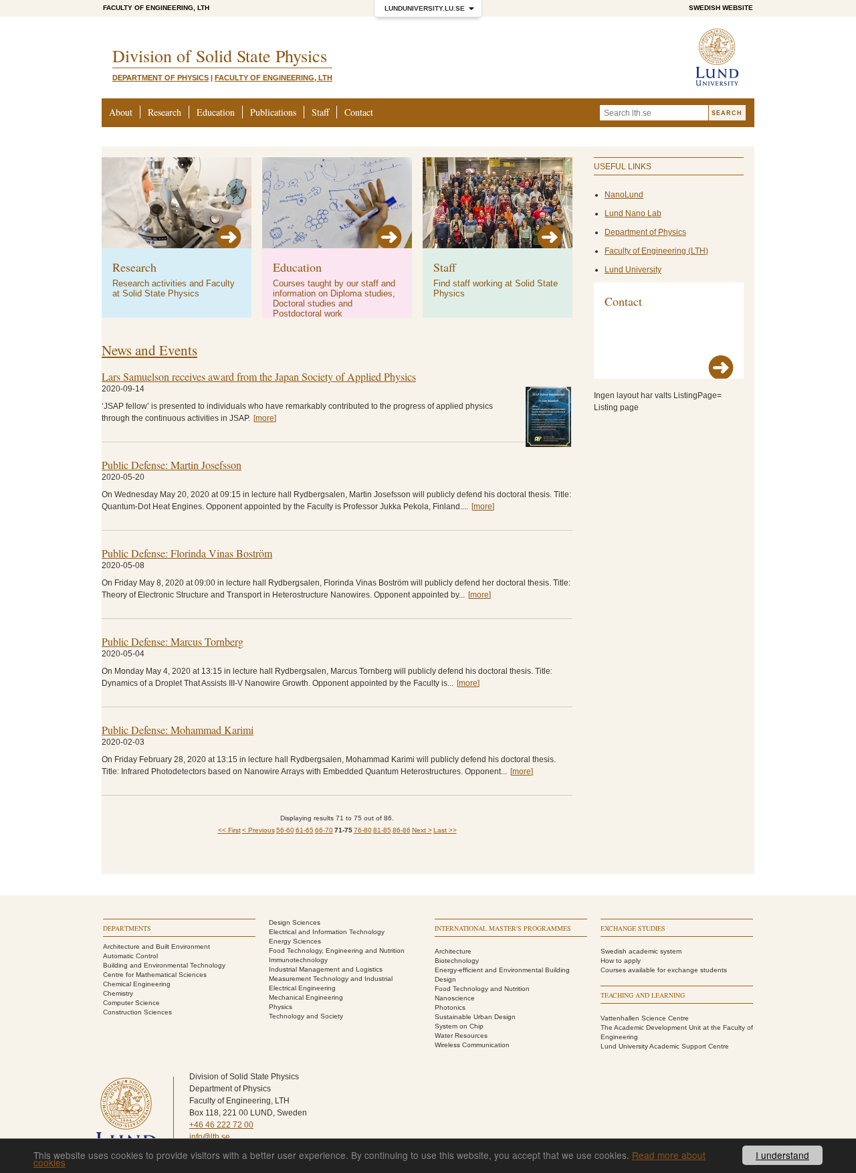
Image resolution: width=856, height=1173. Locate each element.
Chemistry (118, 993)
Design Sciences (294, 922)
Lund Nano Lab (633, 213)
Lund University (633, 269)
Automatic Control (130, 956)
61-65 (305, 830)
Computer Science (131, 1002)
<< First (229, 830)
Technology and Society (306, 1016)
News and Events (149, 350)
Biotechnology (457, 960)
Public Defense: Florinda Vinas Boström (187, 553)
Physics (280, 1006)
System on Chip (459, 1026)
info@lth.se (209, 1137)
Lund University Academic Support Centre (665, 1046)
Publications (273, 112)
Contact (358, 112)
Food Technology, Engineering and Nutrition (337, 950)
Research (164, 112)
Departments (127, 928)
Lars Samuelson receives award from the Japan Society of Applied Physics (259, 376)
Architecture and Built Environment (156, 946)
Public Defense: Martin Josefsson (171, 465)
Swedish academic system (641, 951)
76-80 (363, 830)
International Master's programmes (503, 928)
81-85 (382, 830)
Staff (320, 112)
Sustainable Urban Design (475, 1016)
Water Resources (461, 1035)
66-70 (324, 830)
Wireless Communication (472, 1045)
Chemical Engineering (137, 984)
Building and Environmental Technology (164, 965)
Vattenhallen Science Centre (645, 1018)
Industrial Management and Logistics (326, 969)
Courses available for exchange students (664, 970)
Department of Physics (160, 78)
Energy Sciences (295, 941)
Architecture (453, 951)
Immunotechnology (298, 960)
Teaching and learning (643, 995)
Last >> (445, 830)
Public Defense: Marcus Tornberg (172, 641)
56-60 (285, 830)
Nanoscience (455, 998)
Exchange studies (633, 928)
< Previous (258, 830)
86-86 (402, 830)
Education (216, 112)
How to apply (621, 960)
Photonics (450, 1007)
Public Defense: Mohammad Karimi (177, 730)
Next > (422, 830)
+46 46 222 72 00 (221, 1125)
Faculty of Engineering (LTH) (656, 251)
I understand (782, 1155)
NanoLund (624, 194)
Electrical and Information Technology (327, 931)
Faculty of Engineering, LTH (156, 7)
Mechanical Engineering (306, 997)
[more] (264, 418)
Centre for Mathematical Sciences (155, 974)
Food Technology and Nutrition (482, 988)
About (120, 112)
